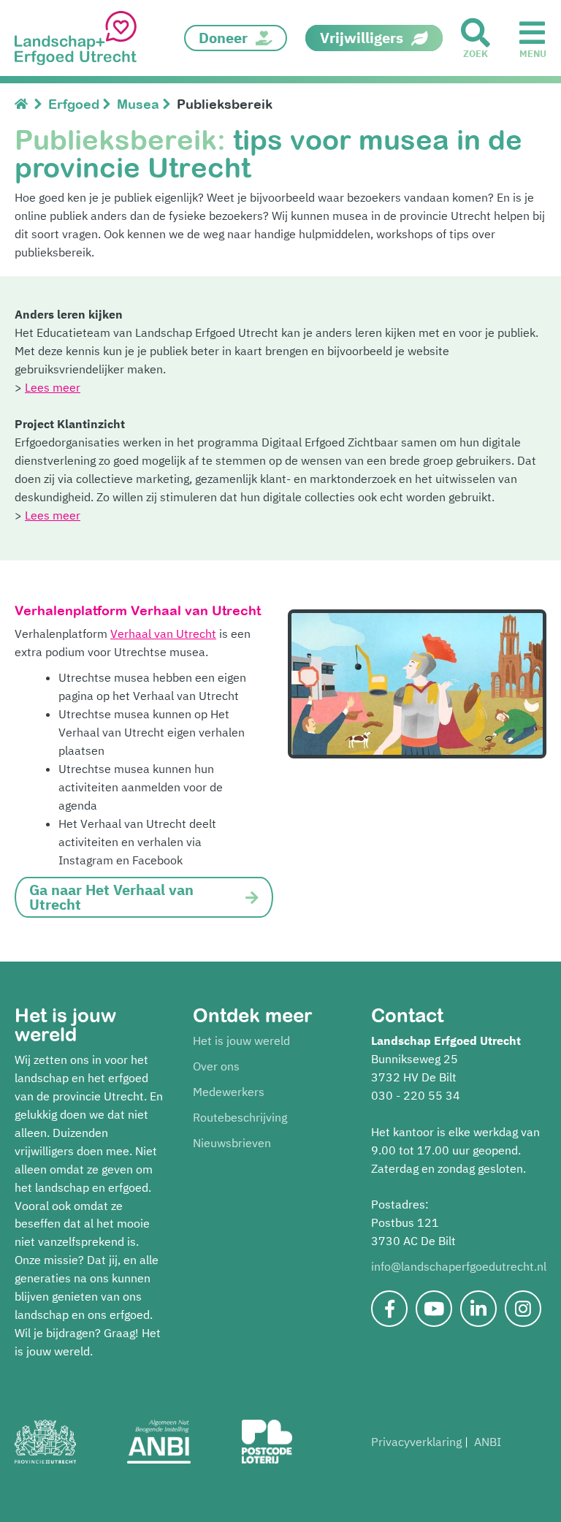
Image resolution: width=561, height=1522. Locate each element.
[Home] (24, 104)
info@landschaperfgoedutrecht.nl (458, 1266)
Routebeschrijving (240, 1117)
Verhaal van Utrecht (163, 633)
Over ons (216, 1066)
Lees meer (52, 387)
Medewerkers (228, 1091)
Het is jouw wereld (241, 1040)
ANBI (487, 1441)
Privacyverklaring (416, 1441)
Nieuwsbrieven (232, 1142)
